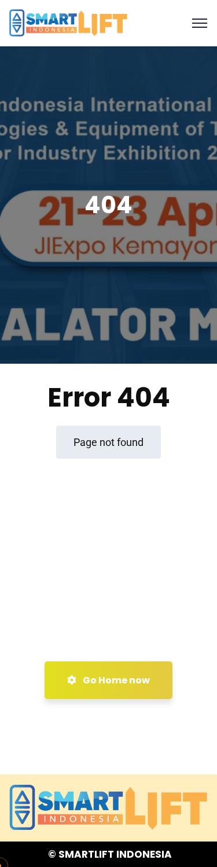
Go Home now (115, 680)
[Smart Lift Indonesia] (68, 22)
